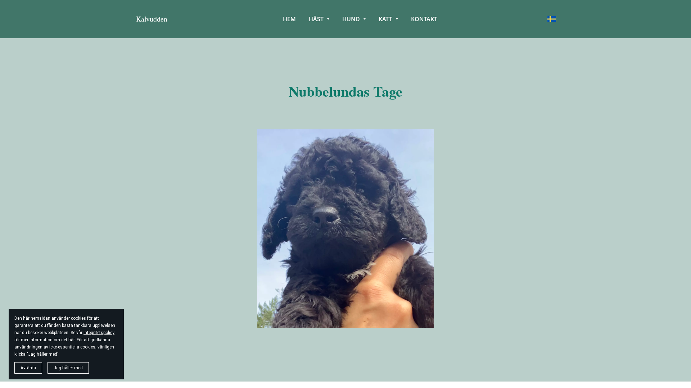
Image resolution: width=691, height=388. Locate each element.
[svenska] (551, 19)
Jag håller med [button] (68, 367)
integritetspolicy (98, 332)
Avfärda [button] (28, 367)
